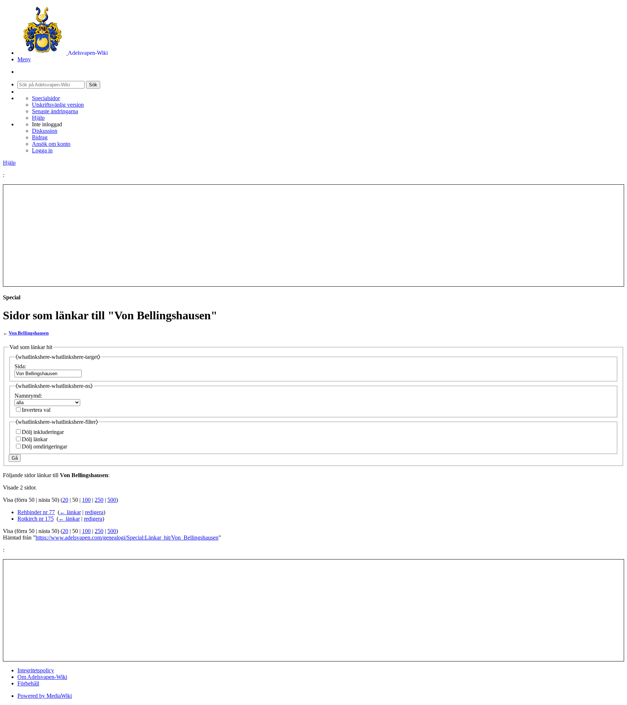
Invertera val (36, 410)
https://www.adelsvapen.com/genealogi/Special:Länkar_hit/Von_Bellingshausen (127, 537)
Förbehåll (28, 683)
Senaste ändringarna (55, 111)
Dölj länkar (35, 439)
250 (99, 500)
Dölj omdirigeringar (44, 446)
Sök (93, 84)
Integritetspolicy (35, 670)
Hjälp (38, 118)
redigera (94, 512)
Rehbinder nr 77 (36, 512)
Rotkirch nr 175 (35, 519)
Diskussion (44, 131)
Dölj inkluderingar (43, 432)
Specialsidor (46, 98)
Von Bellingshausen (29, 333)
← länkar (70, 512)
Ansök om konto (51, 144)
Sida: (20, 366)
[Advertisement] (313, 235)
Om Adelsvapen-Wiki (42, 677)
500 (111, 500)
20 (65, 500)
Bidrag (40, 137)
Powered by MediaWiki (44, 696)
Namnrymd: (28, 396)
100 (86, 500)
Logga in (42, 150)
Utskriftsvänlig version (58, 105)
